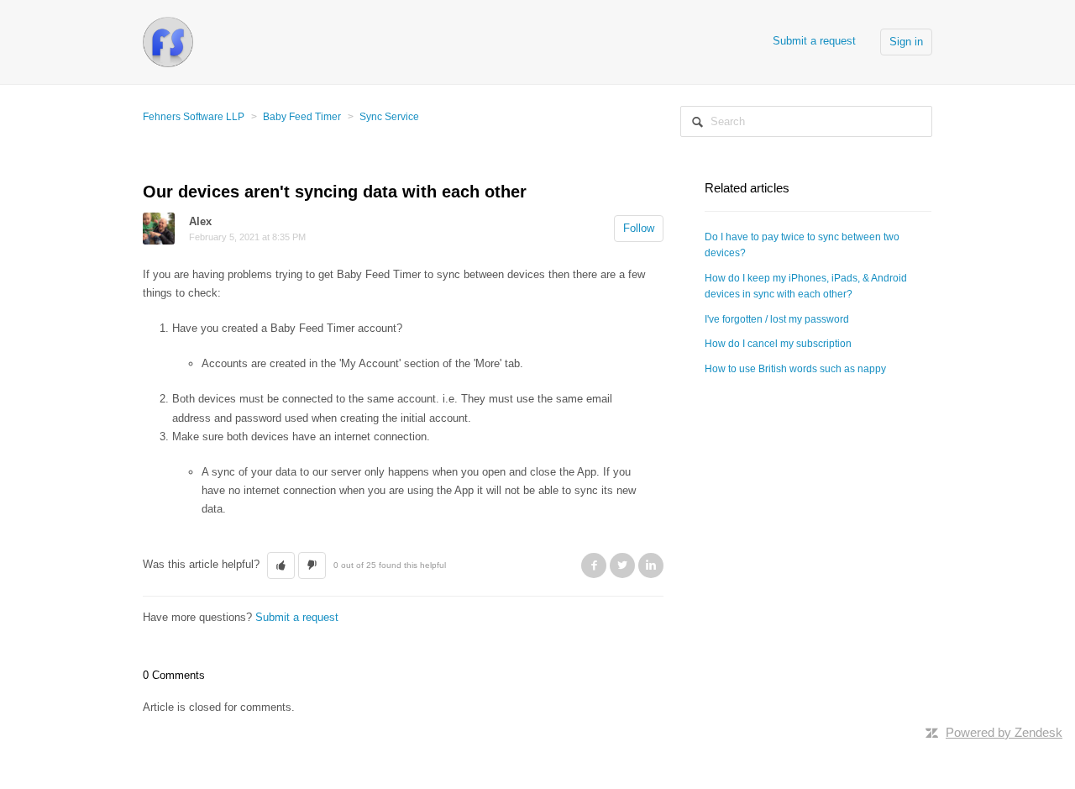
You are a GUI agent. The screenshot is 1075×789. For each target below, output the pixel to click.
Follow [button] (638, 228)
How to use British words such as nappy (795, 369)
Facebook (593, 565)
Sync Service (389, 117)
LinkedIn (650, 565)
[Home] (168, 40)
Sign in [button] (906, 41)
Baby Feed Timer (302, 117)
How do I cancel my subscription (778, 344)
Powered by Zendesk (1004, 732)
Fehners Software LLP (193, 117)
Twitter (622, 565)
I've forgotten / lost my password (777, 319)
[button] (281, 565)
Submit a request (814, 40)
